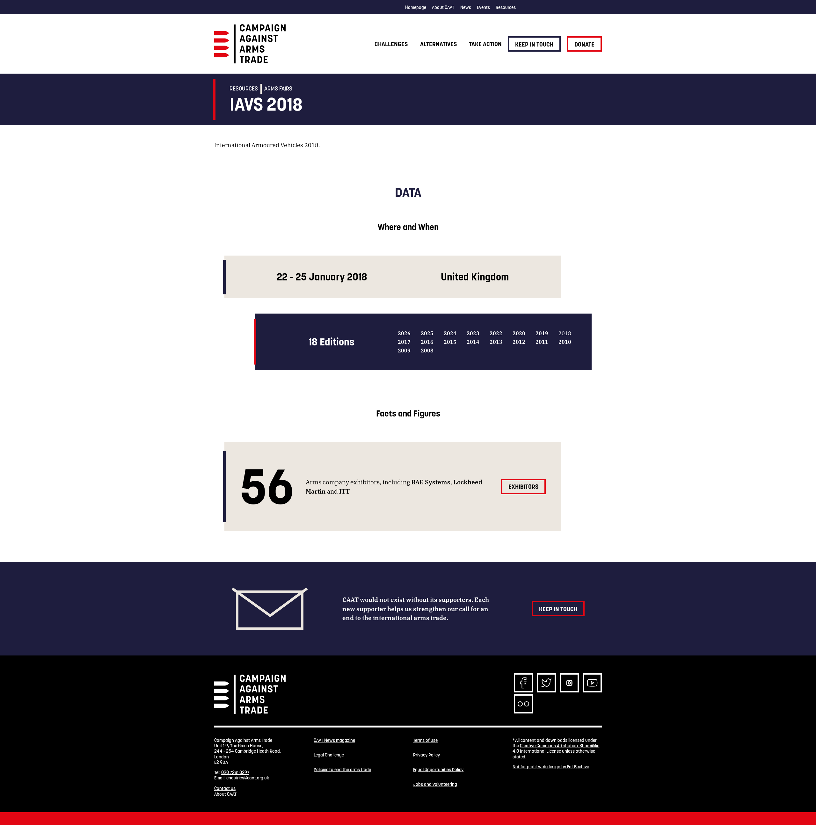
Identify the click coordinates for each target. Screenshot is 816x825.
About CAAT (443, 7)
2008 (427, 350)
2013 (496, 341)
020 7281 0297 (235, 772)
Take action (485, 44)
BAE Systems (430, 481)
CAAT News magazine (334, 740)
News (465, 7)
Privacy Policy (426, 755)
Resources (506, 7)
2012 (519, 341)
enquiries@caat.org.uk (247, 778)
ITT (344, 491)
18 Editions (331, 341)
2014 (473, 341)
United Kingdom (475, 276)
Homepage (415, 7)
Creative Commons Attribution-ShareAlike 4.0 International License (556, 748)
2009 (404, 350)
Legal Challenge (329, 755)
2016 (427, 341)
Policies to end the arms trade (342, 769)
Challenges (391, 44)
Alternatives (438, 44)
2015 (450, 341)
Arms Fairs (278, 88)
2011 (542, 341)
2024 (450, 333)
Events (483, 7)
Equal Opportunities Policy (438, 769)
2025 (427, 333)
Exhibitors (523, 486)
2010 (564, 341)
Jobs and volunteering (435, 784)
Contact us (225, 788)
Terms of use (425, 740)
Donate (584, 44)
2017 (404, 341)
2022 (496, 333)
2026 (404, 333)
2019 (542, 333)
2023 (473, 333)
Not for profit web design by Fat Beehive (551, 767)
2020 (519, 333)
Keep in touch (534, 44)
